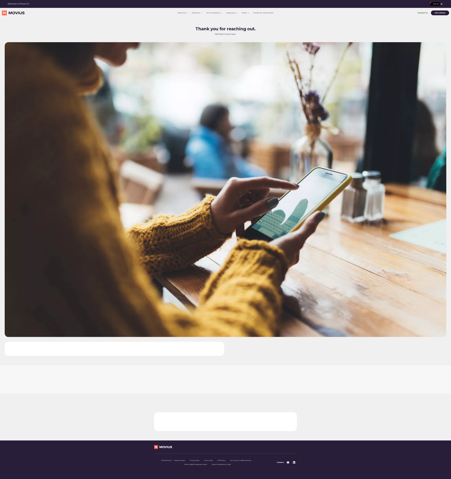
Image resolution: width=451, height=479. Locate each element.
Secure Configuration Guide (221, 464)
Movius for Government (263, 13)
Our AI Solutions (213, 13)
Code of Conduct (179, 460)
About (244, 13)
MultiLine (181, 13)
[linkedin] (294, 462)
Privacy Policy (195, 460)
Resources (230, 13)
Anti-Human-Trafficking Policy (240, 460)
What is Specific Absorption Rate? (195, 464)
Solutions (196, 13)
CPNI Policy (221, 460)
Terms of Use (208, 460)
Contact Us (423, 13)
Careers (280, 462)
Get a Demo (440, 13)
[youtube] (288, 462)
